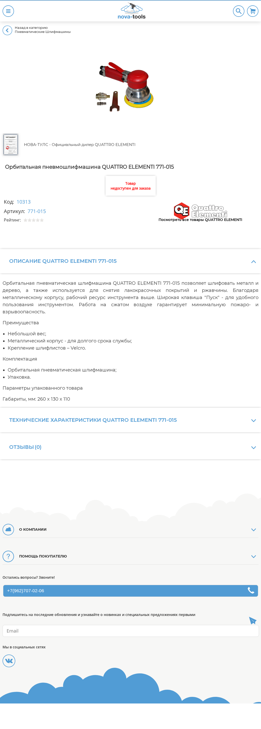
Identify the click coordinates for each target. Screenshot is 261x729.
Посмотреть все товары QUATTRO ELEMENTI (200, 219)
